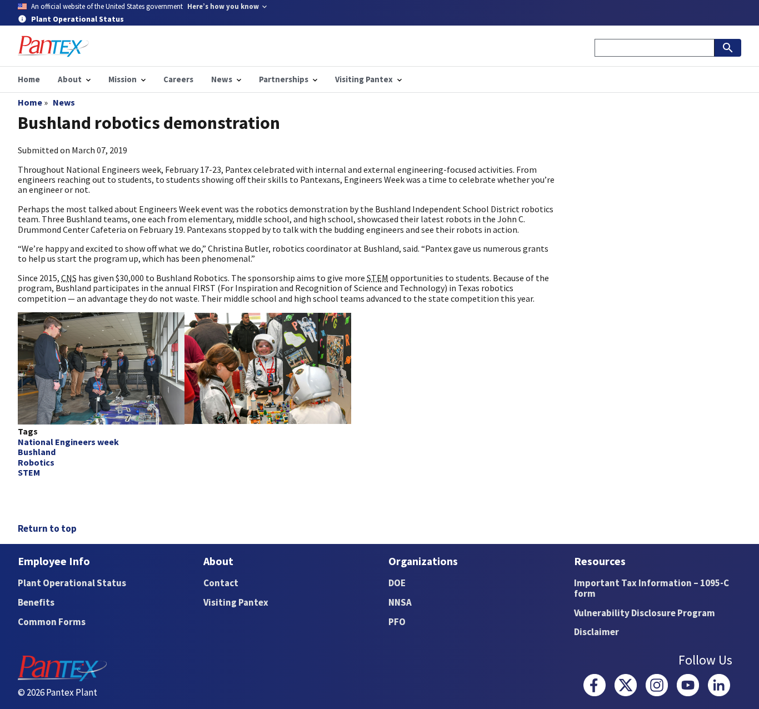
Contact (220, 583)
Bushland (37, 451)
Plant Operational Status (72, 583)
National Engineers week (68, 441)
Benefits (36, 602)
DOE (397, 583)
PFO (397, 622)
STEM (29, 472)
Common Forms (52, 622)
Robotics (36, 462)
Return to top (47, 528)
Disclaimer (596, 632)
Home (30, 102)
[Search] (728, 48)
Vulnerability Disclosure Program (644, 613)
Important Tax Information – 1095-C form (651, 588)
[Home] (53, 46)
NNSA (400, 602)
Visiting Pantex (235, 602)
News (64, 102)
